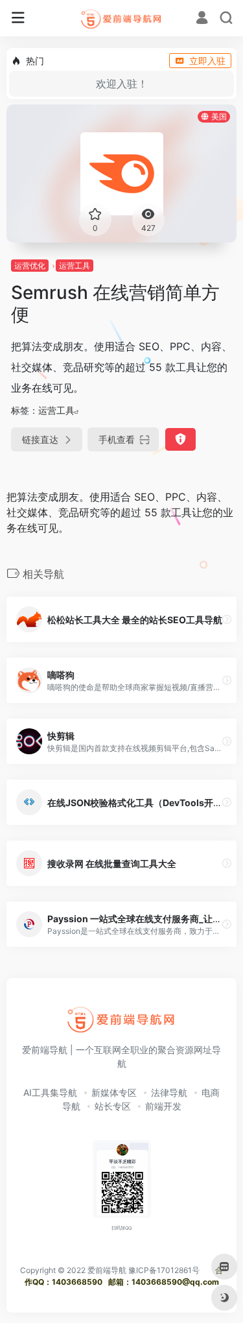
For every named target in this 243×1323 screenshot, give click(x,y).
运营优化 (29, 265)
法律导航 (169, 1092)
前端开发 (163, 1106)
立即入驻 (207, 60)
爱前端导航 (106, 1270)
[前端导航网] (121, 18)
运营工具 (74, 265)
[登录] (202, 19)
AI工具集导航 (50, 1092)
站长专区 (113, 1106)
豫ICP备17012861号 (164, 1270)
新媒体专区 (114, 1092)
